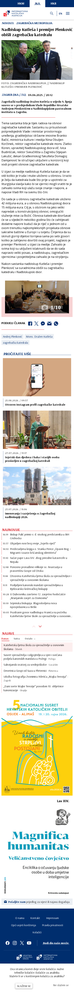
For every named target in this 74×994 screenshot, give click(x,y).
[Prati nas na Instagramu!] (15, 943)
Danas (5, 638)
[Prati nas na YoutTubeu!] (29, 943)
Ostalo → (30, 638)
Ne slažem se (61, 985)
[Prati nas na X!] (22, 943)
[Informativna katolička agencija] (47, 957)
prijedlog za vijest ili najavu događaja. (39, 902)
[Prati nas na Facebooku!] (7, 943)
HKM (21, 3)
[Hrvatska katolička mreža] (24, 957)
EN (60, 13)
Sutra (17, 638)
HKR (53, 3)
